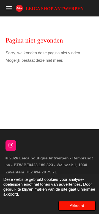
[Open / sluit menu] (9, 8)
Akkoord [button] (77, 206)
